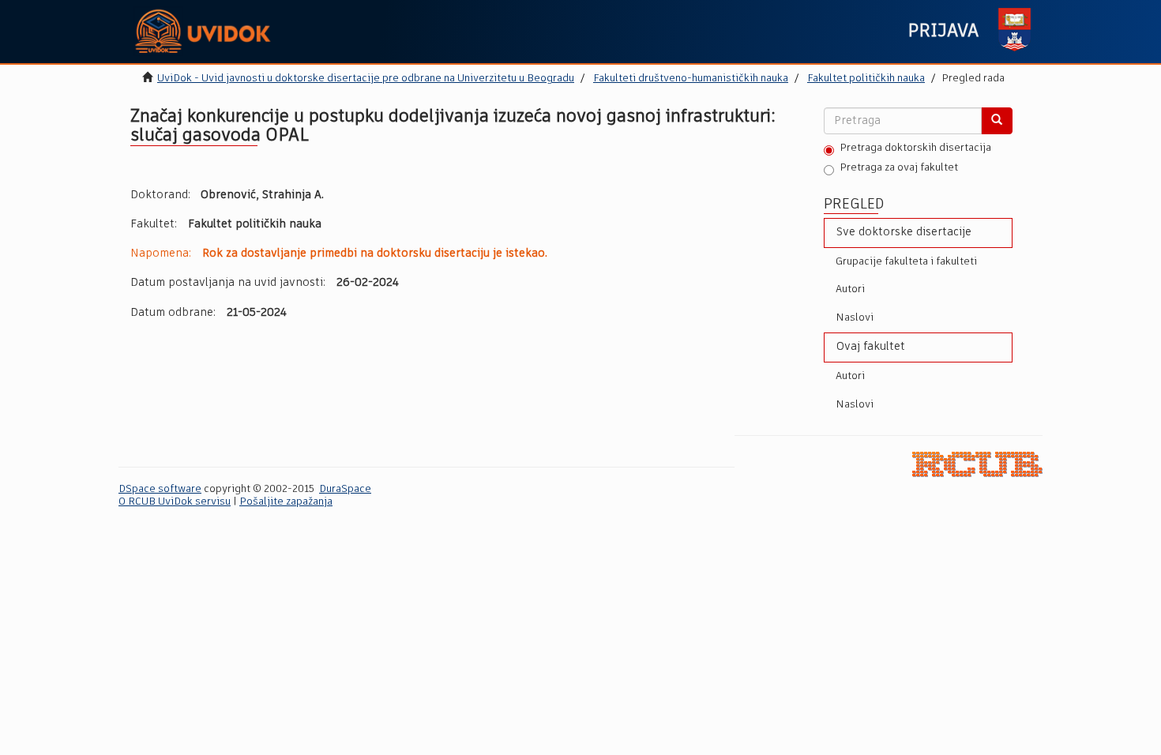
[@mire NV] (977, 464)
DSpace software (159, 489)
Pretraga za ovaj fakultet (899, 168)
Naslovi (855, 318)
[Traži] (997, 120)
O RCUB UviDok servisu (174, 502)
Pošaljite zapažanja (286, 502)
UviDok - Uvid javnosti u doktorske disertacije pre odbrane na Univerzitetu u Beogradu (365, 78)
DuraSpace (345, 489)
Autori (850, 289)
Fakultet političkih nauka (866, 78)
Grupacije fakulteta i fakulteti (906, 262)
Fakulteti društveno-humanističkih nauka (690, 78)
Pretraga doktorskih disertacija (915, 148)
